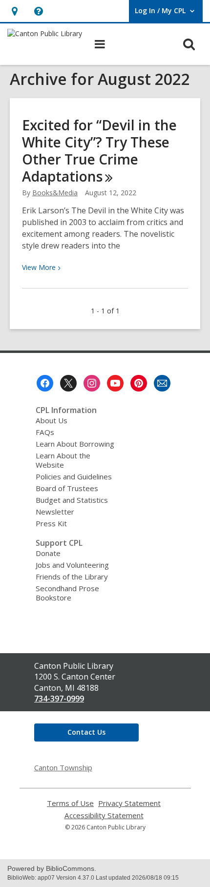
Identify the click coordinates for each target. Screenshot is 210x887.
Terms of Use (70, 803)
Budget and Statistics (72, 500)
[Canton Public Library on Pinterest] (138, 383)
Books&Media (55, 192)
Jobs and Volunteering (72, 565)
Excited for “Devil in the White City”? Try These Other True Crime (99, 151)
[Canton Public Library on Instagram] (92, 383)
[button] (38, 11)
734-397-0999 (59, 698)
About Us (51, 420)
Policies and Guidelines (74, 476)
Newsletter (55, 511)
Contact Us (86, 732)
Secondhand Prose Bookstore (67, 592)
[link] (14, 11)
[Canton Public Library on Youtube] (115, 383)
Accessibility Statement (104, 815)
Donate (48, 553)
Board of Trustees (67, 488)
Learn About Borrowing (75, 444)
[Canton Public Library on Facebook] (45, 383)
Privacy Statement (129, 803)
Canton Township (63, 767)
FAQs (45, 432)
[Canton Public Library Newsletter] (162, 383)
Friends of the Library (72, 576)
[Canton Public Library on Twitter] (68, 383)
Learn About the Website (63, 460)
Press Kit (51, 523)
